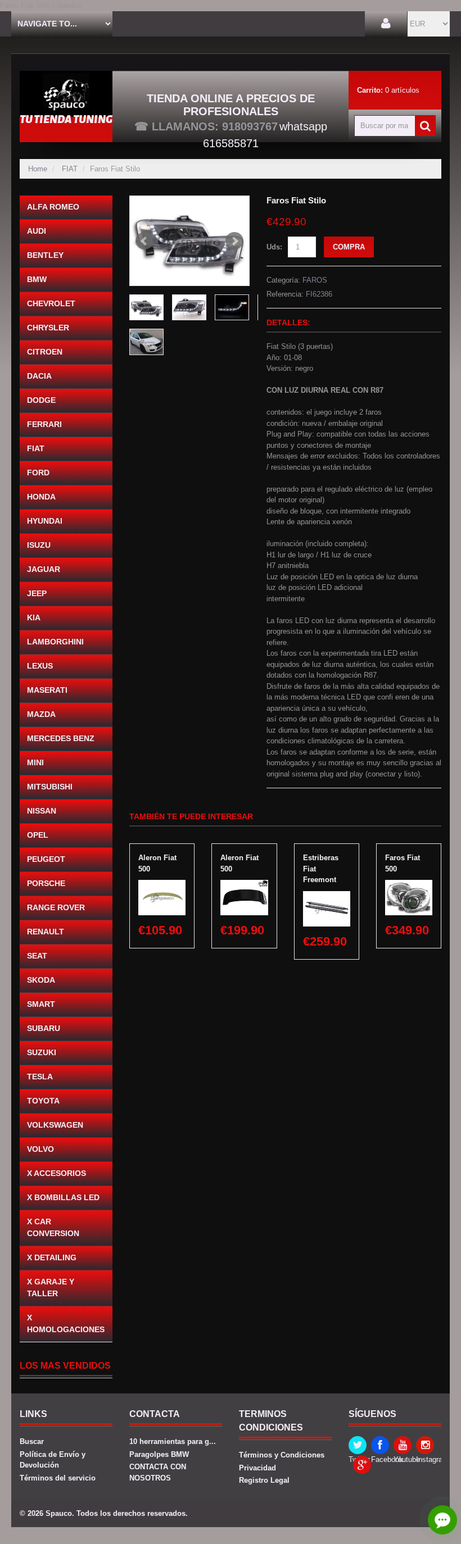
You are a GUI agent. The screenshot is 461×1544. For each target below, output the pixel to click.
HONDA (41, 496)
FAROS (314, 280)
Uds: (274, 247)
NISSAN (41, 810)
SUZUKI (41, 1052)
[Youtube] (403, 1445)
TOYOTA (43, 1100)
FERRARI (44, 424)
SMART (41, 1004)
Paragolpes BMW (159, 1454)
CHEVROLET (51, 303)
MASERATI (47, 689)
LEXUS (40, 665)
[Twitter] (358, 1445)
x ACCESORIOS (56, 1173)
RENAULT (45, 931)
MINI (35, 762)
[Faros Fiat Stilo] (189, 240)
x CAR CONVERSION (53, 1227)
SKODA (41, 979)
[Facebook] (380, 1445)
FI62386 (319, 294)
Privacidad (257, 1468)
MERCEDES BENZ (60, 738)
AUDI (36, 230)
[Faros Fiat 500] (408, 885)
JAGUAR (43, 569)
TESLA (40, 1076)
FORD (38, 472)
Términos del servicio (58, 1478)
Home (37, 169)
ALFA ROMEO (53, 206)
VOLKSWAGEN (55, 1124)
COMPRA (349, 247)
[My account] (386, 24)
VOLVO (40, 1149)
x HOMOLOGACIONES (66, 1323)
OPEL (37, 834)
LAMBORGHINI (55, 641)
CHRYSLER (48, 327)
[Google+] (362, 1465)
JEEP (37, 593)
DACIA (39, 375)
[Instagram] (425, 1445)
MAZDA (41, 714)
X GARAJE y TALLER (50, 1287)
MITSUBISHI (50, 786)
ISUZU (39, 545)
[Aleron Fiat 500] (162, 885)
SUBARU (43, 1028)
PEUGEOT (46, 859)
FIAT (70, 169)
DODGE (41, 400)
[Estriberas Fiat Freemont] (326, 896)
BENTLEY (45, 255)
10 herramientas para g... (172, 1441)
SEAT (37, 955)
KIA (33, 617)
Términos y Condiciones (281, 1455)
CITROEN (44, 351)
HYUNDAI (44, 520)
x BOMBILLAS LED (63, 1197)
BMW (37, 279)
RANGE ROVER (56, 907)
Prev (144, 241)
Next (234, 241)
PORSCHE (46, 883)
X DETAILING (51, 1257)
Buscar (32, 1441)
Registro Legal (264, 1480)
